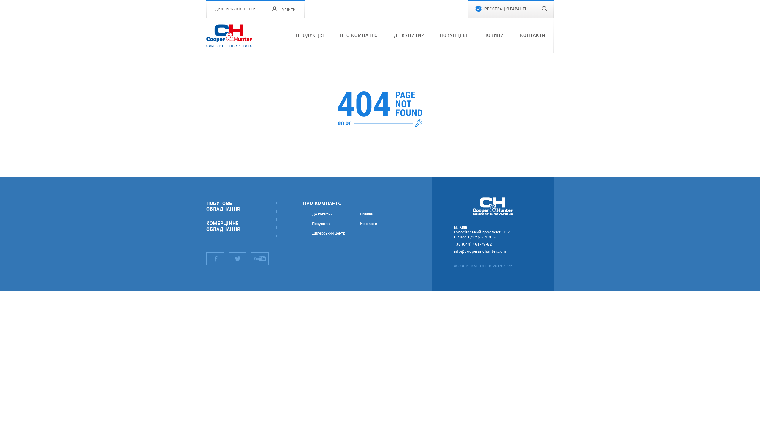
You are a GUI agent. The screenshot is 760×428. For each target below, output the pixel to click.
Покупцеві (454, 35)
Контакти (533, 35)
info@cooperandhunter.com (480, 251)
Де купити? (409, 35)
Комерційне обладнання (223, 226)
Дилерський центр (328, 233)
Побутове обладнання (223, 206)
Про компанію (359, 35)
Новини (494, 35)
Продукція (310, 35)
